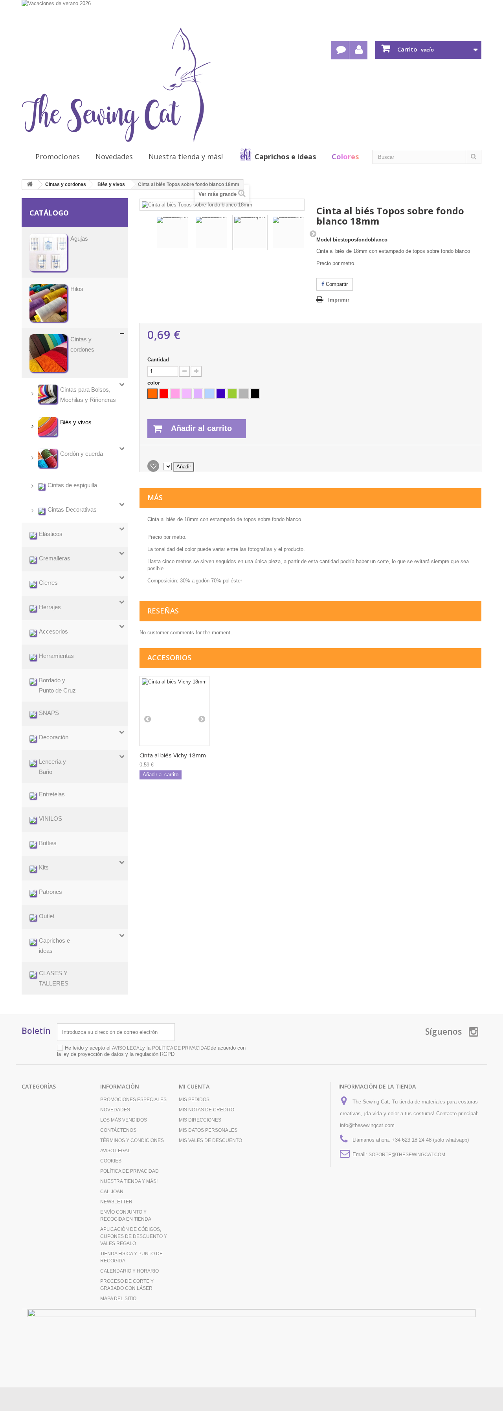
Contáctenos (118, 1130)
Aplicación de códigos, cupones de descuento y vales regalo (133, 1236)
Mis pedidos (194, 1099)
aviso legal (127, 1048)
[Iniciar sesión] (358, 50)
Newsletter (116, 1202)
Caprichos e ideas (285, 156)
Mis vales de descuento (210, 1140)
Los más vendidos (123, 1120)
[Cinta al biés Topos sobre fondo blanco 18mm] (172, 232)
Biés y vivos (111, 184)
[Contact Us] (340, 50)
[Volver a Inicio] (29, 185)
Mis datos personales (208, 1130)
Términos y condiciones (132, 1140)
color (154, 383)
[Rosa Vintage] (186, 393)
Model (323, 240)
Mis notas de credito (206, 1110)
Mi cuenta (194, 1086)
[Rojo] (164, 393)
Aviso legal (115, 1150)
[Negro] (255, 393)
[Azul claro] (209, 393)
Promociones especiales (133, 1099)
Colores (345, 156)
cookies (110, 1161)
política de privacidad (181, 1048)
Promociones (57, 156)
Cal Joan (111, 1191)
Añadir (183, 467)
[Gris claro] (243, 393)
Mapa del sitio (118, 1298)
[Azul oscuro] (221, 393)
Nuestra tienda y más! (186, 156)
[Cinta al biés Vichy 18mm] (174, 711)
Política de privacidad (129, 1171)
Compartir (336, 284)
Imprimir (338, 300)
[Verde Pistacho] (232, 393)
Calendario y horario (129, 1271)
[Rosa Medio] (175, 393)
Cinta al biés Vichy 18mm (173, 755)
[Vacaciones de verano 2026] (251, 13)
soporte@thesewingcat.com (407, 1154)
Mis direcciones (200, 1120)
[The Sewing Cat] (116, 85)
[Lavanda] (198, 393)
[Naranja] (152, 393)
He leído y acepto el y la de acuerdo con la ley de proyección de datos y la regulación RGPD (151, 1051)
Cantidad (158, 360)
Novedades (114, 156)
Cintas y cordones (65, 184)
